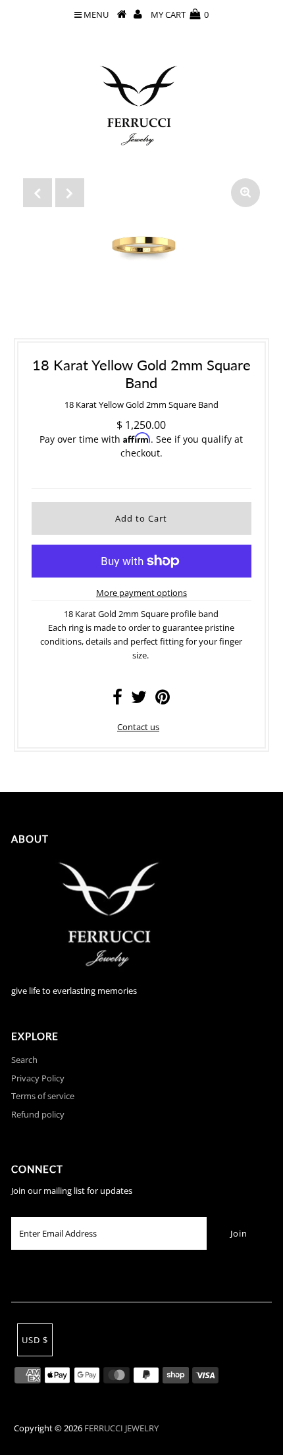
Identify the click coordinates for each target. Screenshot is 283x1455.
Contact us (138, 727)
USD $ (35, 1340)
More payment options (141, 593)
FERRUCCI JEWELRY (121, 1428)
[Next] (69, 192)
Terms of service (42, 1096)
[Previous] (37, 192)
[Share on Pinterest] (162, 700)
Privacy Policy (37, 1078)
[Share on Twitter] (139, 700)
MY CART (180, 14)
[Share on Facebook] (117, 700)
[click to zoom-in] (245, 192)
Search (24, 1060)
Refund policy (37, 1114)
